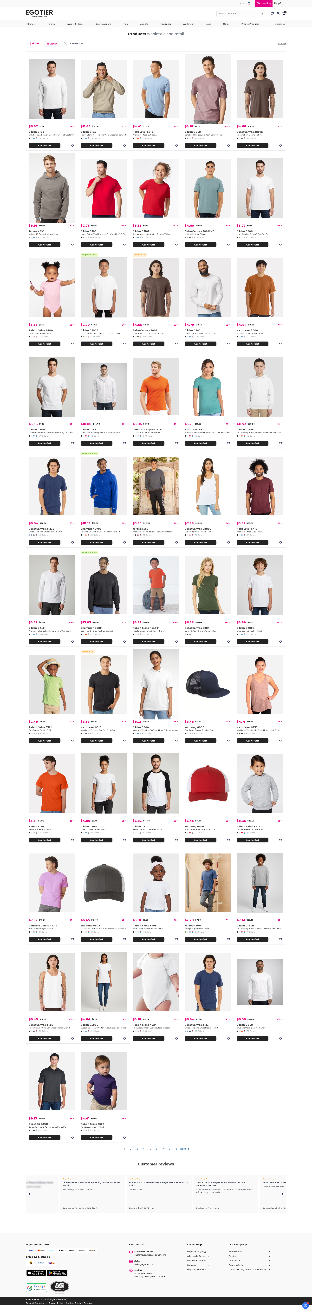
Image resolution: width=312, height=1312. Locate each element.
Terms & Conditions (36, 1303)
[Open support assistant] (305, 1305)
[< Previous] (29, 1194)
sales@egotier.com (144, 1264)
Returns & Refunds (197, 1260)
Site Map (88, 1303)
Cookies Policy (73, 1303)
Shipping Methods (196, 1269)
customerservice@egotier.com (150, 1255)
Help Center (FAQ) (196, 1251)
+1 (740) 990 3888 (143, 1273)
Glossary (191, 1265)
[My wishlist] (272, 14)
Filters (35, 43)
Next (183, 1148)
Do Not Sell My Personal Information (248, 1269)
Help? (277, 3)
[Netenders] (33, 1299)
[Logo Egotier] (40, 13)
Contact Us (234, 1260)
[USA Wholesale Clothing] (250, 3)
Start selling (264, 3)
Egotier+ (233, 1256)
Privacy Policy (56, 1303)
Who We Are (235, 1251)
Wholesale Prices (196, 1256)
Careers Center (236, 1265)
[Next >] (282, 1194)
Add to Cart (44, 145)
